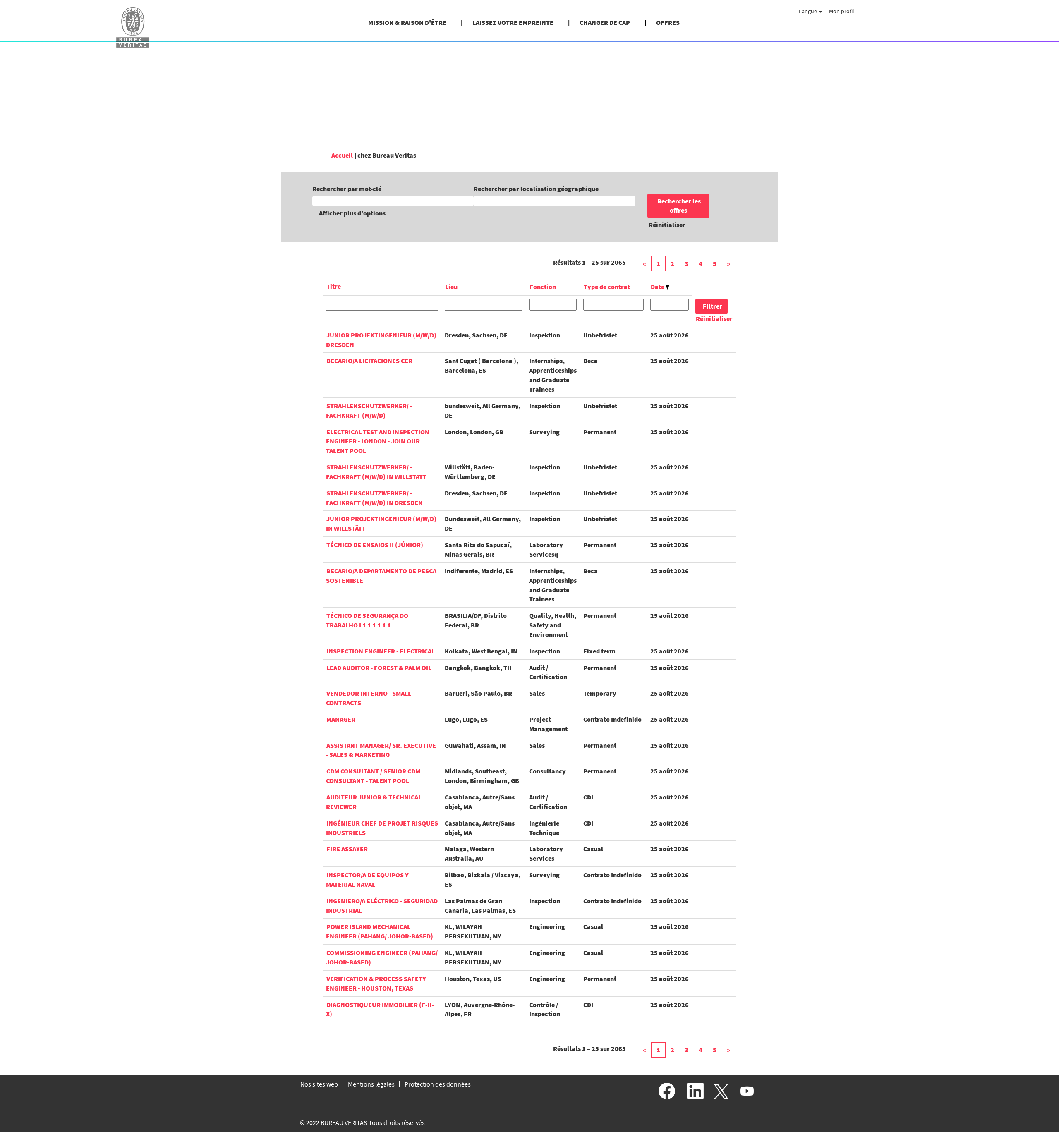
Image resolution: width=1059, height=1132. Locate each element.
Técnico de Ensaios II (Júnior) (374, 545)
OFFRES (668, 22)
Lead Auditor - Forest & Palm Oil (378, 667)
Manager (340, 719)
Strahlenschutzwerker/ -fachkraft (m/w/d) (369, 410)
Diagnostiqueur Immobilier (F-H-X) (380, 1009)
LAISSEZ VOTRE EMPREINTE (512, 22)
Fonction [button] (543, 286)
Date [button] (658, 286)
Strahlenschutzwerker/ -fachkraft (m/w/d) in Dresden (374, 498)
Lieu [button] (451, 286)
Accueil (342, 155)
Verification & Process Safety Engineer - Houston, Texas (376, 983)
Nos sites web (319, 1084)
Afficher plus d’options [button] (352, 213)
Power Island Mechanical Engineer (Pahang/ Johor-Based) (379, 931)
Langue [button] (808, 11)
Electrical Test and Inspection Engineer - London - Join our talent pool (377, 441)
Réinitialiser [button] (667, 224)
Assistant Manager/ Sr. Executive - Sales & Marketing (381, 750)
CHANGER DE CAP (605, 22)
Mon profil (841, 11)
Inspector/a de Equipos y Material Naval (367, 879)
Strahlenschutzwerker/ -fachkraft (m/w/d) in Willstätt (376, 472)
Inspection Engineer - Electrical (380, 651)
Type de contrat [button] (607, 286)
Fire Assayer (347, 849)
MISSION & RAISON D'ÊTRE (407, 22)
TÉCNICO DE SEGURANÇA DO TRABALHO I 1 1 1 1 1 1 (367, 620)
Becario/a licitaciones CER (369, 361)
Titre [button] (333, 286)
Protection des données (438, 1084)
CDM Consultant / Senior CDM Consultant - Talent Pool (373, 776)
